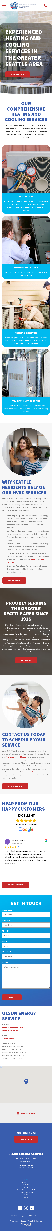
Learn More (14, 580)
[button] (26, 1082)
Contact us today (29, 772)
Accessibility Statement (35, 1221)
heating (34, 559)
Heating (26, 1184)
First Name (8, 910)
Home (26, 1179)
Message (6, 962)
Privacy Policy (14, 1221)
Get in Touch (15, 786)
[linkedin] (32, 1208)
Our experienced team (16, 757)
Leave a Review (15, 884)
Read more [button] (10, 864)
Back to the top (28, 1113)
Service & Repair (26, 1192)
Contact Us (17, 74)
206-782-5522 (8, 1038)
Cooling (26, 1187)
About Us (26, 660)
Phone (6, 931)
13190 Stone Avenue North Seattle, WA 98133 (26, 1159)
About (26, 1194)
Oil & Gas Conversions (26, 1189)
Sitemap (23, 1221)
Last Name (8, 920)
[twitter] (26, 1208)
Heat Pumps (26, 1182)
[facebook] (20, 1208)
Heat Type (6, 952)
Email (5, 941)
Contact (26, 1197)
